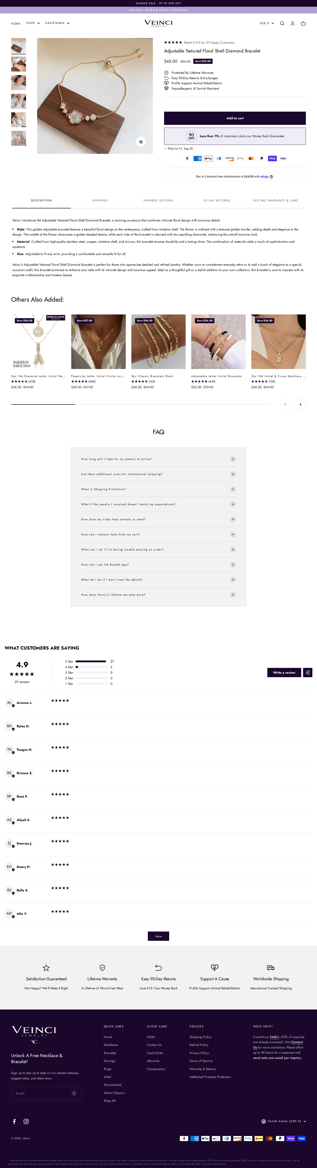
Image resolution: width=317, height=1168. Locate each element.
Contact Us (154, 1044)
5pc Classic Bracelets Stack (152, 376)
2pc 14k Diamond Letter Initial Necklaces (42, 376)
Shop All (109, 1100)
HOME (16, 24)
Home (108, 1037)
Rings (107, 1069)
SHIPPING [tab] (100, 200)
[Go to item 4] (18, 102)
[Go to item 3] (18, 83)
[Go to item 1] (18, 46)
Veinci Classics (114, 1092)
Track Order (155, 1053)
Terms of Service (201, 1060)
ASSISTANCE (55, 23)
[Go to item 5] (18, 120)
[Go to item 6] (18, 139)
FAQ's (151, 1037)
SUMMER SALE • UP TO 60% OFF (158, 3)
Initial (107, 1076)
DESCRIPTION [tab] (41, 200)
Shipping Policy (200, 1037)
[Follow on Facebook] (14, 1121)
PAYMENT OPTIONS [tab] (159, 200)
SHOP (30, 23)
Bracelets (110, 1053)
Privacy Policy (199, 1053)
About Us (153, 1060)
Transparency (156, 1069)
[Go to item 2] (18, 65)
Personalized (112, 1084)
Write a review (284, 672)
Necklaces (111, 1044)
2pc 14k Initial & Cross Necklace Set (279, 376)
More (158, 936)
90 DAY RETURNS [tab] (217, 200)
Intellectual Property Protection (210, 1076)
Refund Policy (199, 1044)
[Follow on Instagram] (26, 1121)
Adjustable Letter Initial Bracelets (216, 376)
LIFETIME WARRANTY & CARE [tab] (275, 200)
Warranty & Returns (203, 1069)
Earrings (109, 1060)
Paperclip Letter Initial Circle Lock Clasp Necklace (110, 376)
